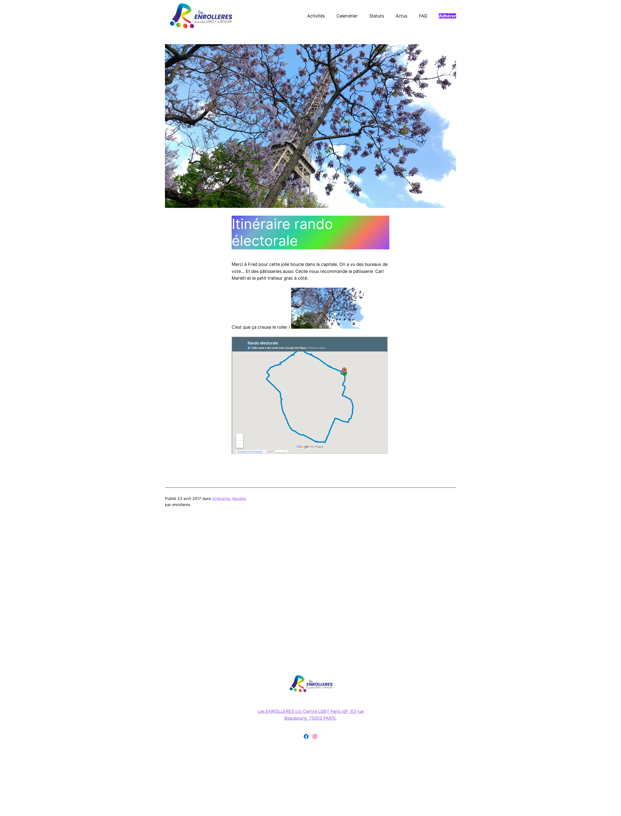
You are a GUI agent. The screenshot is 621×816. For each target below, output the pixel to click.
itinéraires (221, 498)
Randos (239, 498)
